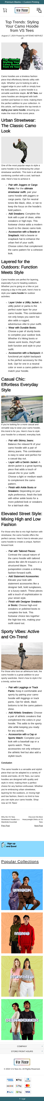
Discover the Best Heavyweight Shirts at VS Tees (32, 819)
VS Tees (22, 10)
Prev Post (5, 826)
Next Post (38, 826)
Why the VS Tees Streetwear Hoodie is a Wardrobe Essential (10, 819)
